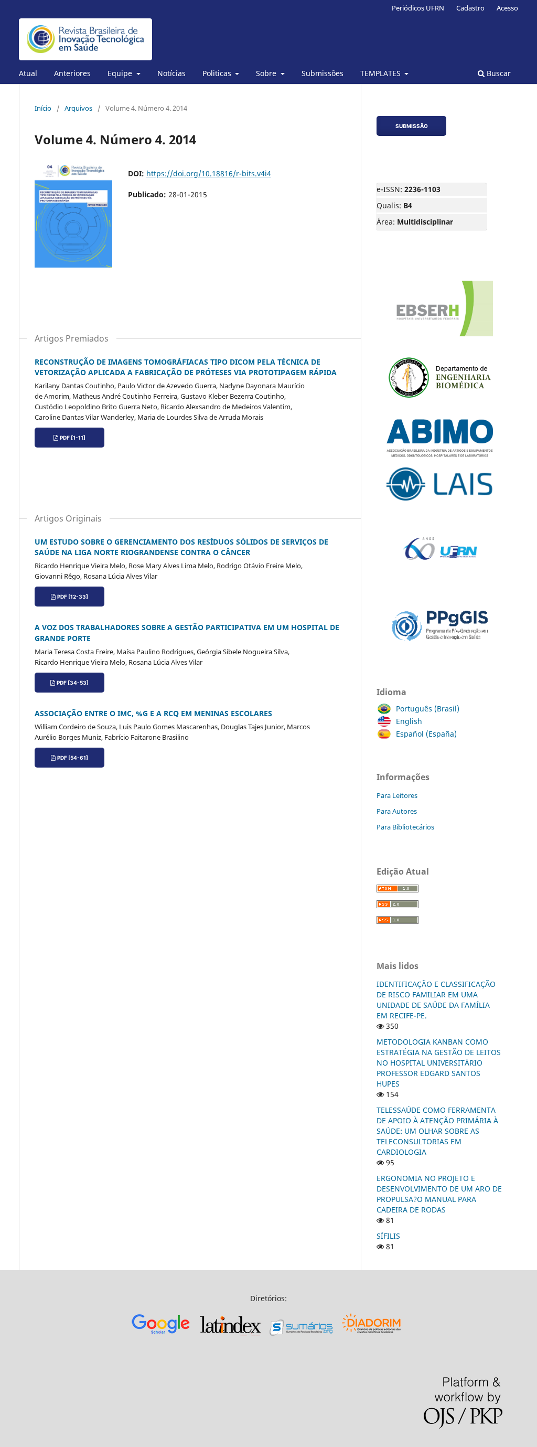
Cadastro (470, 8)
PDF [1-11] (72, 437)
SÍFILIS (388, 1236)
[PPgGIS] (439, 648)
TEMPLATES (381, 73)
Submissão (411, 126)
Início (43, 108)
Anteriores (72, 73)
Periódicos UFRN (418, 8)
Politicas (217, 73)
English (409, 721)
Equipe (121, 73)
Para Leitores (397, 795)
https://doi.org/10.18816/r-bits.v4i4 (208, 173)
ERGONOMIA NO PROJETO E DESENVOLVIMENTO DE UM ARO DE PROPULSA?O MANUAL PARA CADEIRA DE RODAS (439, 1194)
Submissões (322, 73)
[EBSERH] (439, 337)
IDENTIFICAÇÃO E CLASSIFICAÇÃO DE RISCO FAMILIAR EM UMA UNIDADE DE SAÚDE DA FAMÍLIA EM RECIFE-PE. (436, 999)
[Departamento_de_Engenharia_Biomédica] (439, 409)
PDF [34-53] (73, 682)
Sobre (267, 73)
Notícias (171, 73)
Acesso (507, 8)
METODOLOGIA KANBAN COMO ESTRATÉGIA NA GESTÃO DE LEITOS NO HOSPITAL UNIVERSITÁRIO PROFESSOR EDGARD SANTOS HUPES (439, 1063)
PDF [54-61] (72, 757)
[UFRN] (439, 587)
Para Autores (397, 811)
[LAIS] (439, 501)
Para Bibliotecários (405, 827)
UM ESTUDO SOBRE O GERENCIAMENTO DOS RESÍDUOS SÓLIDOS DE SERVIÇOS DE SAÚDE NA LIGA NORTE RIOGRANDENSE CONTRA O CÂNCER (181, 547)
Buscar (498, 73)
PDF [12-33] (72, 596)
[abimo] (439, 457)
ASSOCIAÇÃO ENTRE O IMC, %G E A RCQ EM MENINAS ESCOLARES (153, 713)
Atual (28, 73)
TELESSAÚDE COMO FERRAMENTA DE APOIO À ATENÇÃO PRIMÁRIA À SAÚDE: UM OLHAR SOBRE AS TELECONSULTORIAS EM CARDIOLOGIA (437, 1131)
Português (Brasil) (427, 709)
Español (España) (426, 734)
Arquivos (78, 108)
